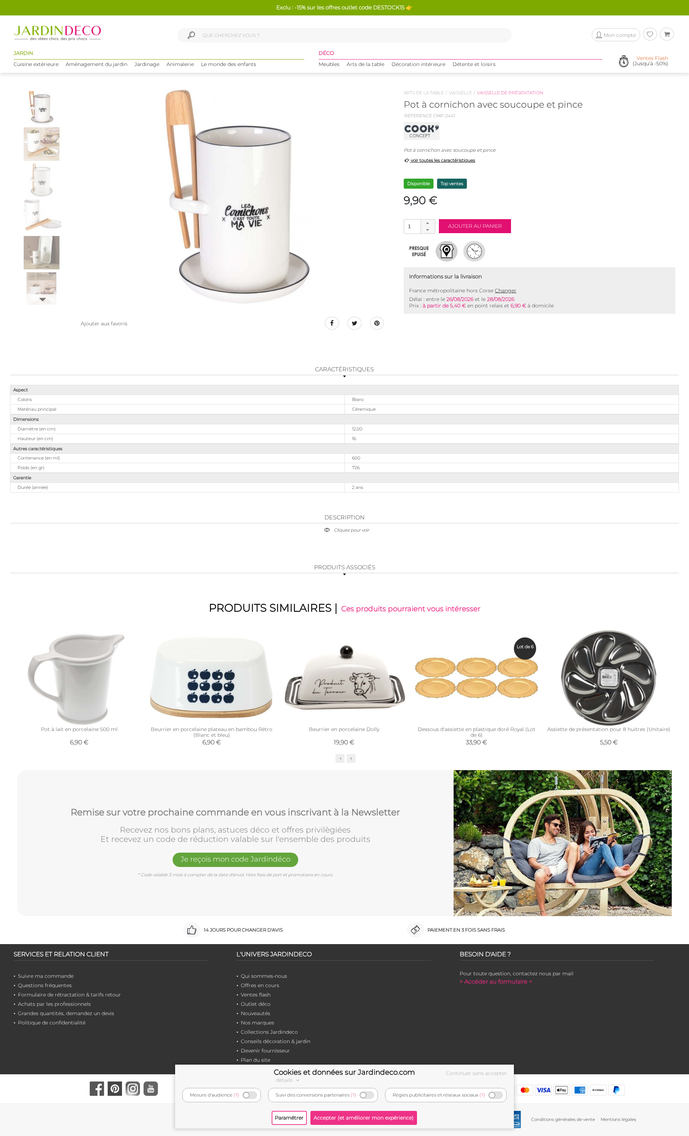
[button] (428, 223)
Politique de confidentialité (51, 1022)
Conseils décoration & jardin (275, 1041)
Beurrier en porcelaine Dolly (344, 729)
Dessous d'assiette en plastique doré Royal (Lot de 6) (476, 732)
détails (285, 1080)
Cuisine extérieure (36, 64)
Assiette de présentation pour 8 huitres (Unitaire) (608, 729)
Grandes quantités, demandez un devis (66, 1013)
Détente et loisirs (474, 64)
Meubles (329, 64)
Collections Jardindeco (269, 1032)
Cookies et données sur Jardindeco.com (344, 1072)
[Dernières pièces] (419, 251)
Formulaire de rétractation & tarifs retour (69, 994)
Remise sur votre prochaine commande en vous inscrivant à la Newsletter (235, 812)
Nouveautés (255, 1013)
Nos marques (257, 1022)
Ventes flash (256, 994)
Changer (505, 290)
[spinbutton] (418, 226)
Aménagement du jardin (96, 64)
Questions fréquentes (45, 985)
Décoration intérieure (418, 64)
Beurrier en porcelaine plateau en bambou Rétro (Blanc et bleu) (211, 732)
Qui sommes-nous (264, 976)
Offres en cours (260, 985)
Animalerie (180, 64)
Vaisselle (460, 92)
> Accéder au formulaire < (496, 981)
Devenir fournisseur (265, 1050)
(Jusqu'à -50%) (650, 61)
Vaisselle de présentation (510, 92)
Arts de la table (365, 64)
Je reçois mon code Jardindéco (235, 859)
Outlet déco (256, 1004)
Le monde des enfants (228, 64)
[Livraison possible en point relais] (446, 251)
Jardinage (147, 64)
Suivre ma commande (46, 976)
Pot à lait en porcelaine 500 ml (79, 729)
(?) (236, 1095)
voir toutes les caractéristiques (442, 160)
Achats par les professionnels (54, 1004)
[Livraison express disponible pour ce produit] (474, 251)
